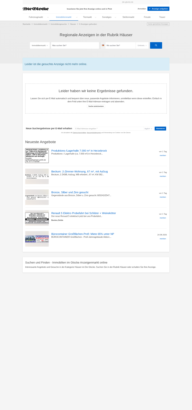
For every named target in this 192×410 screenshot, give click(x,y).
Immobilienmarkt (63, 17)
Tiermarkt (87, 17)
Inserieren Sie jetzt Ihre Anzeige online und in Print (89, 9)
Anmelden (142, 9)
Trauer (162, 17)
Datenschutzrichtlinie (79, 132)
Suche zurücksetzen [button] (96, 106)
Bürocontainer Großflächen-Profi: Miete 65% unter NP (82, 234)
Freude (147, 17)
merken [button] (163, 155)
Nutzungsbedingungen (94, 132)
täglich (147, 129)
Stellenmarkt (128, 17)
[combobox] (75, 45)
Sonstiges (106, 17)
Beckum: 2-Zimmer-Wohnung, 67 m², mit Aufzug (79, 171)
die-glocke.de (127, 2)
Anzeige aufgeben (160, 9)
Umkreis (141, 45)
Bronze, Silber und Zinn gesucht (69, 192)
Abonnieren (160, 128)
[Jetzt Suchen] (156, 45)
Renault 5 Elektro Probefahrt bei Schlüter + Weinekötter (83, 213)
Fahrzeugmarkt (36, 17)
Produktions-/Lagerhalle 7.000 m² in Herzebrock (79, 150)
